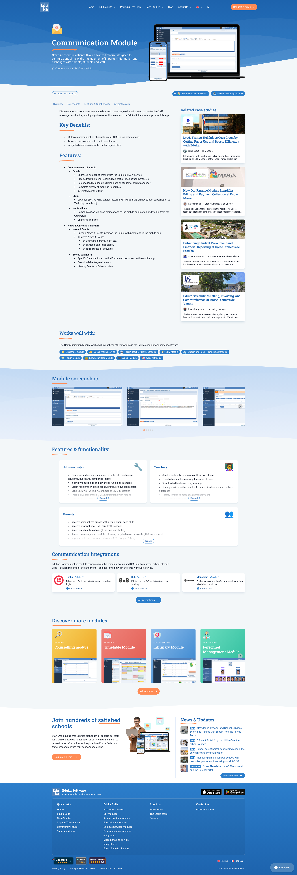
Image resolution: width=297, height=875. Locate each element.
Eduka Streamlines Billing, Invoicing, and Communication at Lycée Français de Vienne (212, 300)
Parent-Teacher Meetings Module (140, 352)
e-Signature (109, 835)
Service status (65, 831)
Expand (103, 498)
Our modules (110, 813)
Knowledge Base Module (101, 358)
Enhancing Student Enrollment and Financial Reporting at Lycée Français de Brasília (211, 247)
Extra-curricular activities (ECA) (195, 93)
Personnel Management (228, 93)
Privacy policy (58, 868)
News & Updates (230, 775)
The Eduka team (159, 813)
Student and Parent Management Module (207, 352)
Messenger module (75, 352)
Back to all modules (66, 93)
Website (78, 577)
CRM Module (172, 352)
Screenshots (73, 104)
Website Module (153, 358)
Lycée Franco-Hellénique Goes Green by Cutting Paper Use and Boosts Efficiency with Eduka (211, 141)
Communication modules (117, 831)
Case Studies (153, 7)
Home (91, 7)
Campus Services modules (117, 826)
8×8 (133, 577)
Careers (154, 818)
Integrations (109, 844)
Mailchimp (202, 577)
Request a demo (242, 7)
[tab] (144, 430)
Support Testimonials (68, 822)
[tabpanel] (87, 406)
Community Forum (67, 826)
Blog (170, 7)
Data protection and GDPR (82, 868)
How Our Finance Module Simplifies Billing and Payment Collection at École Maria (210, 194)
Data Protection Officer (111, 868)
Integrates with (122, 104)
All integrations (146, 600)
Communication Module (94, 42)
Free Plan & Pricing (113, 809)
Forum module (73, 358)
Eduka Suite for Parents (116, 848)
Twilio (69, 577)
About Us (183, 7)
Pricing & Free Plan (130, 7)
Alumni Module (129, 358)
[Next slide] (240, 406)
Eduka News (156, 809)
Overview (58, 104)
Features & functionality (97, 104)
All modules (147, 691)
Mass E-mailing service (104, 352)
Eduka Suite (105, 7)
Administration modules (116, 818)
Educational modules (115, 822)
